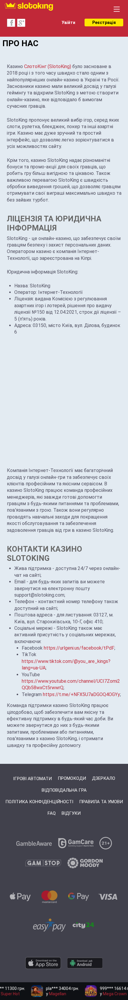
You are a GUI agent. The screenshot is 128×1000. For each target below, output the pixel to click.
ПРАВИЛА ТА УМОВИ (101, 801)
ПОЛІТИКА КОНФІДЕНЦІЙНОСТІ (39, 801)
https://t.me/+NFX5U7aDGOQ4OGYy (81, 694)
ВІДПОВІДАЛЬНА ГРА (64, 790)
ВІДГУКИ (71, 813)
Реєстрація (104, 22)
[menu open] (116, 9)
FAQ (52, 813)
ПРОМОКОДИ (72, 778)
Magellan (55, 993)
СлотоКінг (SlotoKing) (47, 66)
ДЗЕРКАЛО (103, 778)
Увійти (68, 22)
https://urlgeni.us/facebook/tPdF (79, 648)
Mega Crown (112, 993)
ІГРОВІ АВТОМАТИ (32, 778)
